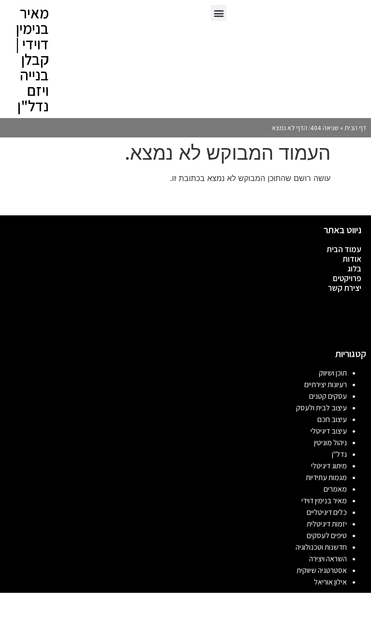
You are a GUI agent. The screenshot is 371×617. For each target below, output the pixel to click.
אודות (351, 259)
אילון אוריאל (330, 582)
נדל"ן (339, 454)
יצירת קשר (344, 288)
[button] (219, 13)
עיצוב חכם (332, 419)
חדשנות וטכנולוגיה (321, 547)
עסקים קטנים (328, 396)
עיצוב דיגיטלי (329, 431)
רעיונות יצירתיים (325, 384)
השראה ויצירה (328, 559)
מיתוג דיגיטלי (329, 466)
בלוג (354, 268)
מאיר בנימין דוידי (324, 501)
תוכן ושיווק (333, 373)
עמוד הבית (344, 249)
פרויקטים (347, 278)
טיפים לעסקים (327, 535)
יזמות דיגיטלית (327, 524)
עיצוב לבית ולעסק (321, 408)
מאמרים (335, 489)
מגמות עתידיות (326, 477)
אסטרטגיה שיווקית (322, 570)
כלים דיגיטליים (327, 512)
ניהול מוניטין (330, 442)
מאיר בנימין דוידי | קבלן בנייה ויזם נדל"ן (32, 59)
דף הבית (355, 127)
